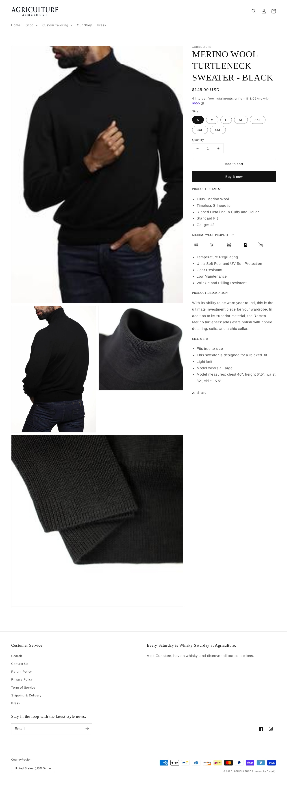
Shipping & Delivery (26, 695)
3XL (200, 130)
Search (16, 656)
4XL (218, 130)
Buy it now (234, 176)
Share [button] (202, 392)
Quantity (198, 139)
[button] (31, 25)
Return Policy (21, 671)
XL (241, 120)
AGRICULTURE (242, 771)
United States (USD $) (30, 768)
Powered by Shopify (264, 771)
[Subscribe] (87, 729)
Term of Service (23, 687)
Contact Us (19, 663)
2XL (257, 120)
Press (15, 703)
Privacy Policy (22, 679)
